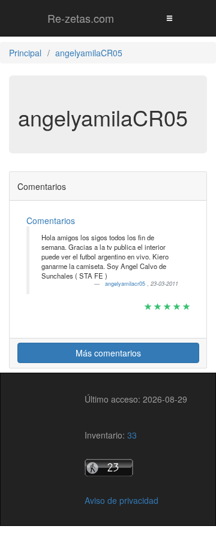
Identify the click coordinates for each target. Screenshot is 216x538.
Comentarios (50, 220)
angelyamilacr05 (126, 284)
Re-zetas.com (80, 18)
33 (132, 435)
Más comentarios (108, 353)
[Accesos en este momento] (136, 467)
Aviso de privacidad (121, 500)
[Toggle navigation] (169, 17)
